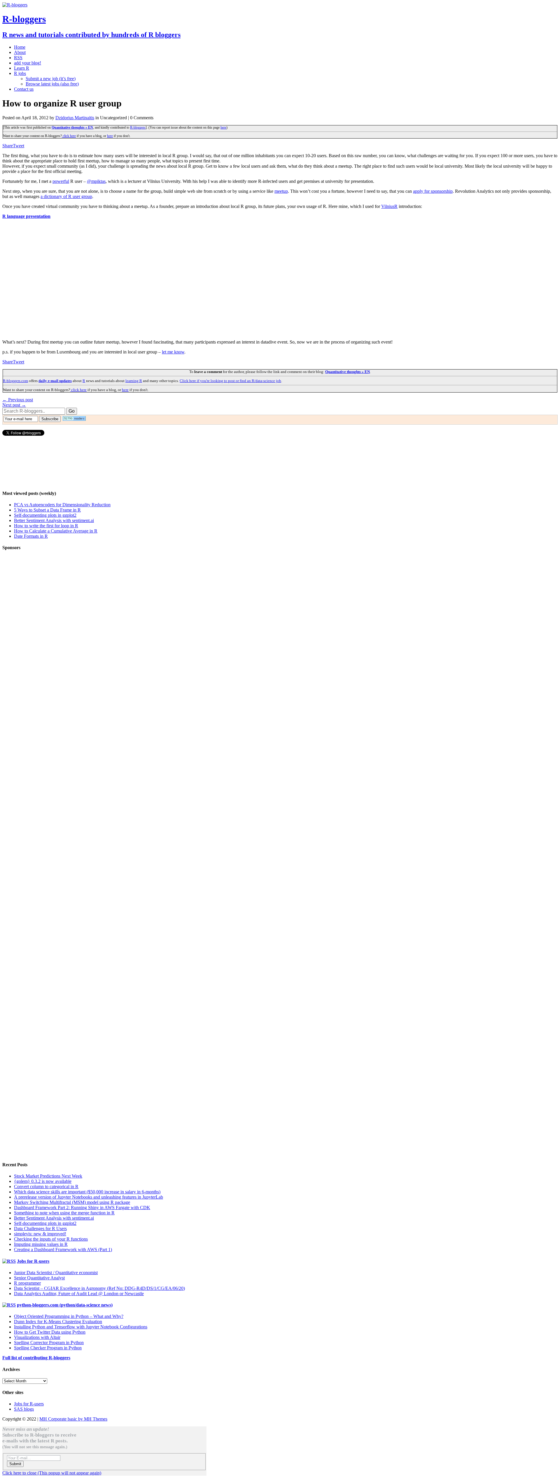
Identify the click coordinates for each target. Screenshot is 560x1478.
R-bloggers (138, 127)
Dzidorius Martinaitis (74, 117)
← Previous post (17, 399)
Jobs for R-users (33, 1261)
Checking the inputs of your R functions (51, 1239)
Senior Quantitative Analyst (39, 1277)
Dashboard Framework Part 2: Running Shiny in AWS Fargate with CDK (82, 1207)
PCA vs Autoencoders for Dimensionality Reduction (62, 504)
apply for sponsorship (433, 191)
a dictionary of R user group (66, 196)
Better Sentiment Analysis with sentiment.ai (54, 520)
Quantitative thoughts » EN (72, 127)
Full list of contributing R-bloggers (36, 1357)
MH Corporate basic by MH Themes (73, 1418)
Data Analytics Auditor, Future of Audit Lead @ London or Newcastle (79, 1293)
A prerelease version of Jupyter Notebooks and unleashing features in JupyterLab (88, 1197)
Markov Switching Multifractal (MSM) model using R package (72, 1202)
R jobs (20, 73)
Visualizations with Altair (37, 1337)
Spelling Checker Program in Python (48, 1347)
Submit (15, 1464)
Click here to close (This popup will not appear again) (51, 1472)
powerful (60, 181)
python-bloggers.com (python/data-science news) (65, 1304)
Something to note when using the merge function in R (64, 1212)
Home (19, 47)
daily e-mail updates (55, 381)
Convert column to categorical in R (46, 1186)
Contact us (24, 89)
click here (69, 136)
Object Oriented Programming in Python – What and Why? (68, 1316)
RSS (18, 57)
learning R (133, 381)
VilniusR (389, 206)
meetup (281, 191)
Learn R (21, 68)
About (20, 52)
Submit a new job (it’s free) (51, 78)
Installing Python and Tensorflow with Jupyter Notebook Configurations (80, 1326)
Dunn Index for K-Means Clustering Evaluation (58, 1321)
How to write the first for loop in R (46, 525)
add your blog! (27, 62)
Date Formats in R (31, 536)
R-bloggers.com (15, 381)
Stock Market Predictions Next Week (48, 1176)
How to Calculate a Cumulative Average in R (55, 530)
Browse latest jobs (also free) (52, 83)
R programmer (27, 1283)
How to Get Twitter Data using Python (49, 1332)
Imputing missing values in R (41, 1244)
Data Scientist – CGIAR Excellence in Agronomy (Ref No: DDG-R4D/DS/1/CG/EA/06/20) (99, 1288)
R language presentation (26, 216)
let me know (173, 351)
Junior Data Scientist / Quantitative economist (56, 1272)
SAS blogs (24, 1409)
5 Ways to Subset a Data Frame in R (47, 509)
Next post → (14, 404)
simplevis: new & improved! (40, 1233)
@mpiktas (96, 181)
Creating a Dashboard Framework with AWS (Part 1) (63, 1249)
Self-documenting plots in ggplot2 (45, 515)
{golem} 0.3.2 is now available (42, 1181)
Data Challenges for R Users (40, 1228)
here (223, 127)
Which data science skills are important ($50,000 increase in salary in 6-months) (87, 1191)
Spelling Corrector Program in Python (49, 1342)
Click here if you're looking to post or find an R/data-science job (230, 381)
